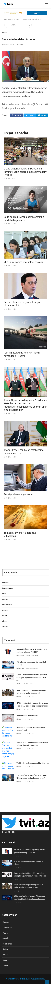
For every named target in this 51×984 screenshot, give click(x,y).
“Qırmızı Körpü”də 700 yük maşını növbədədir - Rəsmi (22, 354)
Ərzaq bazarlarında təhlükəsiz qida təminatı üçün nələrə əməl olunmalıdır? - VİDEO (25, 172)
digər (17, 19)
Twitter (31, 115)
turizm (5, 627)
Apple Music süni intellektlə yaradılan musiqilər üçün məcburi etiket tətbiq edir (31, 678)
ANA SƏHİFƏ (8, 19)
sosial (5, 599)
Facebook (17, 115)
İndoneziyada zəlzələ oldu (27, 716)
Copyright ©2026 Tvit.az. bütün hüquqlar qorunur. (25, 979)
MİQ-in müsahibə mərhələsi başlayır (23, 262)
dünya (5, 594)
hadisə (5, 610)
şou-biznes (7, 605)
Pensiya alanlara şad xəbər (18, 494)
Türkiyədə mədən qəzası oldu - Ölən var (32, 763)
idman (4, 616)
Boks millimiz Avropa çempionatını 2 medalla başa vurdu (24, 218)
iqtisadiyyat (7, 588)
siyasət (5, 583)
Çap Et (43, 115)
